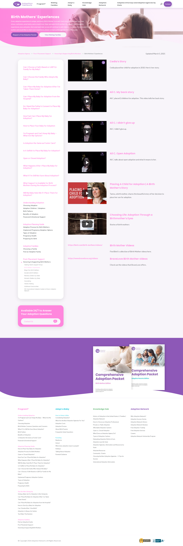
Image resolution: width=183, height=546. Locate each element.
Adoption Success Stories (138, 419)
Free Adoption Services (138, 430)
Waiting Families (54, 4)
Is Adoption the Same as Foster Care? (39, 143)
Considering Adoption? (62, 418)
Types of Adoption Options (101, 436)
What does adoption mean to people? (67, 446)
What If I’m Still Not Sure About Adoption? (41, 175)
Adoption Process (61, 426)
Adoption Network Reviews (139, 425)
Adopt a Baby (71, 4)
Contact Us (28, 321)
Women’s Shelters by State (32, 278)
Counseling (27, 281)
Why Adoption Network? (138, 416)
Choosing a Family (30, 249)
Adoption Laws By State (100, 442)
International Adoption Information (104, 462)
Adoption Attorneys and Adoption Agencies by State (136, 4)
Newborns (58, 440)
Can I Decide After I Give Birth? (27, 508)
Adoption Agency (24, 53)
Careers (133, 433)
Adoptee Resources (99, 450)
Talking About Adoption (62, 451)
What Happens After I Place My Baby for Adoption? (40, 167)
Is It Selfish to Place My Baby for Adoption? (41, 151)
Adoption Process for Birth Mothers (36, 227)
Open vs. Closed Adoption (101, 430)
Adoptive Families (30, 246)
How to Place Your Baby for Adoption (39, 126)
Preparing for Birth (30, 239)
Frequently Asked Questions (64, 432)
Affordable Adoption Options (102, 428)
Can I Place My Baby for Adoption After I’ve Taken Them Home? (41, 88)
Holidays (58, 449)
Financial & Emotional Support (34, 217)
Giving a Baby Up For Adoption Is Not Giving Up (33, 494)
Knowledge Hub (87, 4)
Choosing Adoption (30, 205)
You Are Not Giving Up (25, 491)
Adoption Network (102, 4)
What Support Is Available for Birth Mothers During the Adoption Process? (40, 184)
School (57, 443)
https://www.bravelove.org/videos (83, 258)
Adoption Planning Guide (33, 224)
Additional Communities (31, 286)
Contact (168, 4)
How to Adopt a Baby (62, 415)
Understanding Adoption (33, 203)
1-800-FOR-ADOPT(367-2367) (22, 382)
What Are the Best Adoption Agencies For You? (70, 420)
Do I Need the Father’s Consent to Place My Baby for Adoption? (41, 107)
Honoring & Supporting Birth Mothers (67, 53)
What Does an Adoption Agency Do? (104, 433)
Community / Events (99, 453)
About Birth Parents (61, 429)
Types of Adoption (29, 233)
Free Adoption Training (138, 428)
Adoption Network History (139, 422)
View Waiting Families (53, 35)
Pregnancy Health (29, 236)
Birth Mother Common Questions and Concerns (32, 426)
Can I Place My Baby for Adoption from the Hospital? (41, 97)
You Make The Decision (25, 514)
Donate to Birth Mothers (31, 273)
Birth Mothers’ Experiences (32, 267)
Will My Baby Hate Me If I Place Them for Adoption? (40, 194)
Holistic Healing (29, 283)
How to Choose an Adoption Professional (106, 422)
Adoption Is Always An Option (27, 511)
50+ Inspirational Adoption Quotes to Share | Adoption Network (40, 290)
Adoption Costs (60, 423)
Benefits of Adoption (30, 214)
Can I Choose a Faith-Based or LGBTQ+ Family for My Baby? (40, 68)
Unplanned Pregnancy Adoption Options (38, 230)
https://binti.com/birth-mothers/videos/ (85, 245)
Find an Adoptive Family (32, 252)
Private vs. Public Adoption (101, 425)
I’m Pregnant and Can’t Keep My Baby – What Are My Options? (40, 134)
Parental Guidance (61, 454)
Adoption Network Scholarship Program (143, 436)
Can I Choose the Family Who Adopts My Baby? (40, 78)
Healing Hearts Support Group (33, 265)
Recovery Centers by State (32, 275)
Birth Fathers (28, 211)
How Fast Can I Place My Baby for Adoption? (37, 117)
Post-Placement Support (42, 53)
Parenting (58, 438)
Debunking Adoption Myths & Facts (104, 439)
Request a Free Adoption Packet (24, 35)
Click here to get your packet (30, 371)
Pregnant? (41, 4)
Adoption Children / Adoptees (34, 208)
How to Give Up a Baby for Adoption (29, 505)
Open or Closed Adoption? (34, 158)
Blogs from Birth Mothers (31, 270)
